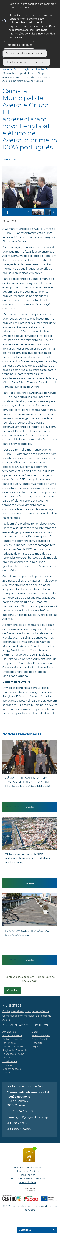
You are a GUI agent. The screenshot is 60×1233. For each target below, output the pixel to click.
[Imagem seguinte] (52, 187)
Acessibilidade (27, 1182)
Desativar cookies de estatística (27, 62)
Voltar (15, 990)
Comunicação (22, 69)
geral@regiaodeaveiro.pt (32, 1117)
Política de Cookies (27, 1171)
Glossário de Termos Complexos (27, 1178)
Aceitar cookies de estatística (25, 53)
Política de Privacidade (27, 1167)
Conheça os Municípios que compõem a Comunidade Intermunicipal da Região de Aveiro (26, 1015)
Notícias (39, 69)
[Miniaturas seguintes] (53, 212)
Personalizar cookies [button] (19, 44)
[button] (38, 212)
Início (5, 69)
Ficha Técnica (27, 1174)
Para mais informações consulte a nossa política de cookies (32, 33)
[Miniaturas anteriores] (28, 212)
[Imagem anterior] (8, 187)
